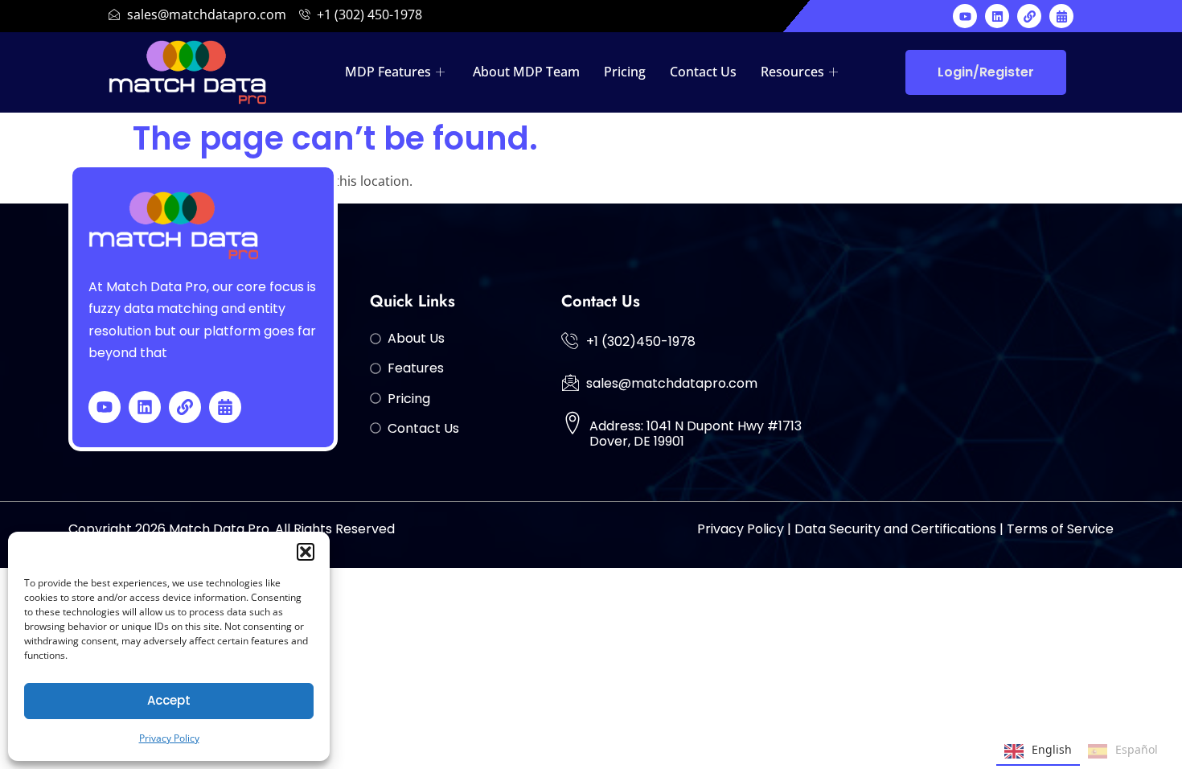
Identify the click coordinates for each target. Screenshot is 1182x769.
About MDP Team (526, 71)
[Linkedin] (997, 16)
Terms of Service (1060, 529)
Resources (792, 71)
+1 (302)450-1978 (641, 341)
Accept (169, 700)
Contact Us (703, 71)
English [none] (1052, 749)
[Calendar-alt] (1061, 16)
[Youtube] (965, 16)
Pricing (625, 71)
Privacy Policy (169, 738)
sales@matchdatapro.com (671, 383)
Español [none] (1136, 749)
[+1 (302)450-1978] (570, 340)
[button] (306, 552)
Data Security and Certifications (895, 529)
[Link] (1029, 16)
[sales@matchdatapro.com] (570, 382)
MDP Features (388, 71)
